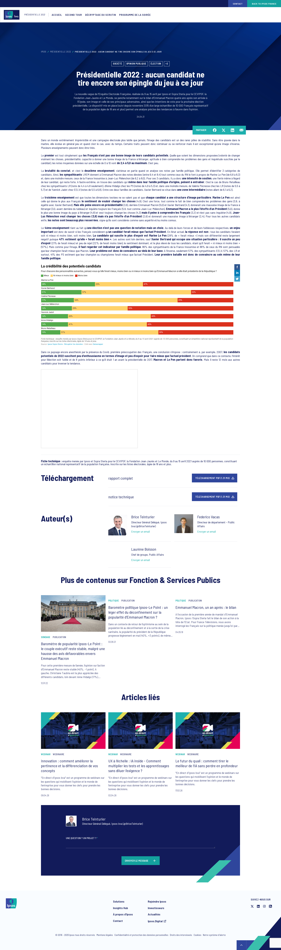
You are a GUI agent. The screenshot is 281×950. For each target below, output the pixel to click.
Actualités (154, 914)
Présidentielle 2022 (34, 14)
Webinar (45, 754)
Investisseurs (156, 908)
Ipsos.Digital (155, 921)
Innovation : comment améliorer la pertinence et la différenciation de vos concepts (69, 765)
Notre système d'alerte (214, 934)
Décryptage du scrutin (100, 14)
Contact (238, 3)
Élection (156, 63)
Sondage (45, 637)
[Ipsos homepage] (12, 15)
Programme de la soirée (135, 14)
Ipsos (43, 51)
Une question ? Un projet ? (82, 838)
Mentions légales (105, 934)
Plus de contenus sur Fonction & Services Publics (140, 580)
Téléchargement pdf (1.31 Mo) (212, 478)
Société (117, 63)
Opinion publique (136, 63)
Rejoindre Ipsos (157, 901)
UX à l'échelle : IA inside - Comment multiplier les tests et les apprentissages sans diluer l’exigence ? (138, 765)
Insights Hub (120, 908)
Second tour (73, 14)
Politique (113, 600)
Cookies (197, 934)
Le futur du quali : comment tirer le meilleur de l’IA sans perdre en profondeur (206, 763)
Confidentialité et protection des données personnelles (141, 934)
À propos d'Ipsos (123, 914)
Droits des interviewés (181, 934)
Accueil (57, 14)
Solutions (118, 901)
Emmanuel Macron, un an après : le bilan (205, 607)
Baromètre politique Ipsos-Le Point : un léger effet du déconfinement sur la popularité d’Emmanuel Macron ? (138, 612)
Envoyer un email (140, 531)
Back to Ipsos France (264, 3)
